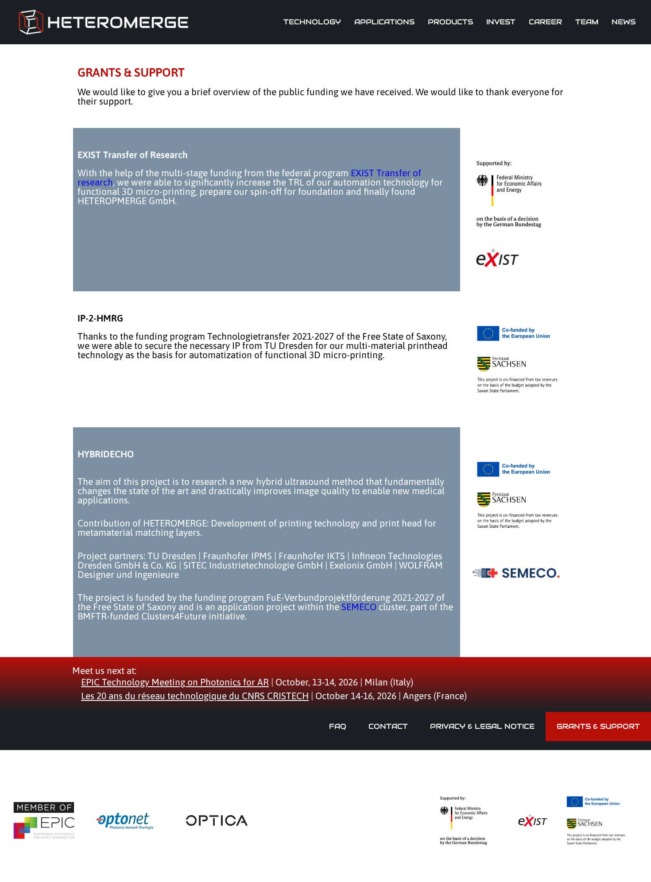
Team (586, 22)
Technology (312, 22)
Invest (500, 22)
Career (545, 22)
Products (450, 22)
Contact (388, 726)
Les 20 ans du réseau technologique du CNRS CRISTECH (195, 695)
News (624, 22)
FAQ (337, 726)
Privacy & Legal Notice (482, 726)
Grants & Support (598, 726)
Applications (384, 22)
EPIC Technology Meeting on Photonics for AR (175, 682)
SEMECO (358, 606)
